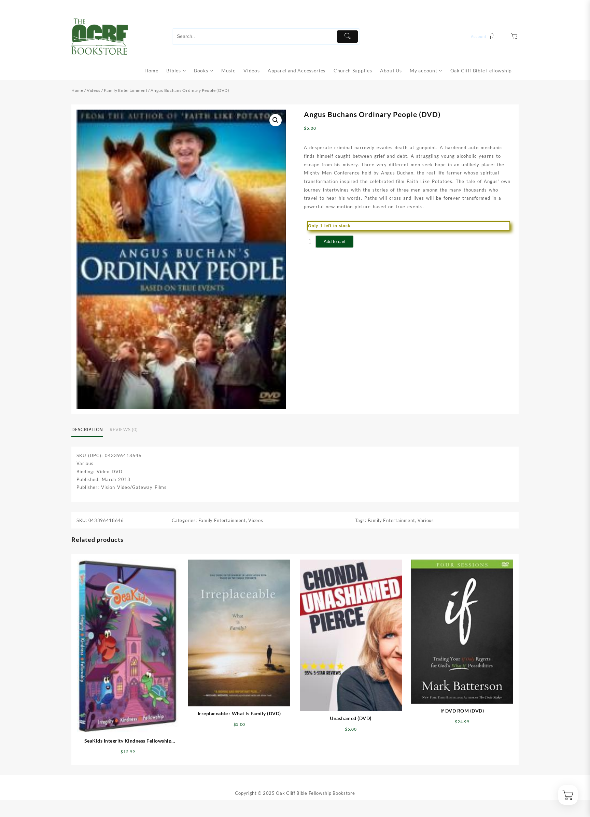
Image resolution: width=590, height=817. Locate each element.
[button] (275, 120)
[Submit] (347, 36)
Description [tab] (87, 429)
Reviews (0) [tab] (124, 429)
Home (77, 90)
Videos (93, 90)
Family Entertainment (125, 90)
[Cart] (514, 36)
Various (426, 520)
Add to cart (335, 241)
